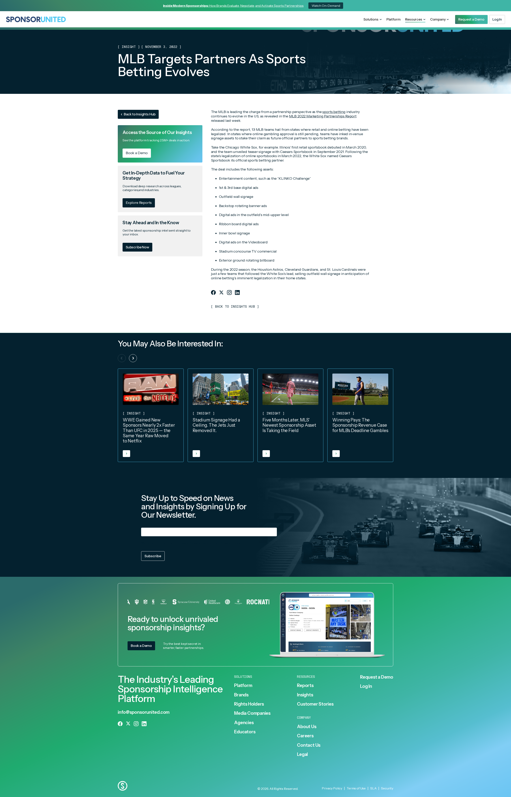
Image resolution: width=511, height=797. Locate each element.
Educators (244, 732)
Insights (305, 695)
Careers (305, 736)
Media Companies (252, 713)
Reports (305, 685)
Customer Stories (315, 704)
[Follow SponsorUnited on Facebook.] (213, 292)
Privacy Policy (230, 543)
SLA (373, 788)
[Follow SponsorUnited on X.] (221, 292)
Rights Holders (249, 704)
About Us (306, 726)
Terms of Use (356, 788)
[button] (372, 19)
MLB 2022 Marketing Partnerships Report (323, 116)
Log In (366, 686)
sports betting (333, 112)
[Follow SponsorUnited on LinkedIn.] (237, 292)
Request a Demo (376, 677)
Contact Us (308, 745)
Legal (302, 754)
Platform (393, 19)
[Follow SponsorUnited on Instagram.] (229, 292)
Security (387, 788)
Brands (241, 695)
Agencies (244, 722)
